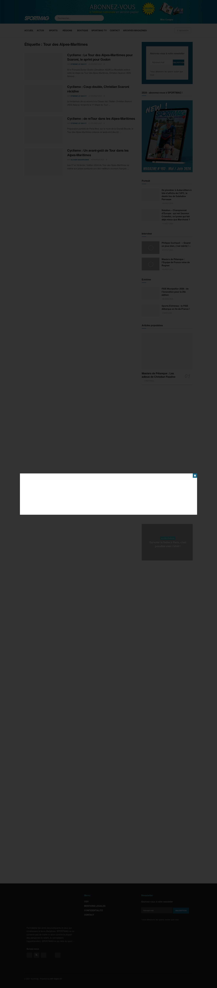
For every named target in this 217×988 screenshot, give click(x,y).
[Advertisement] (108, 494)
